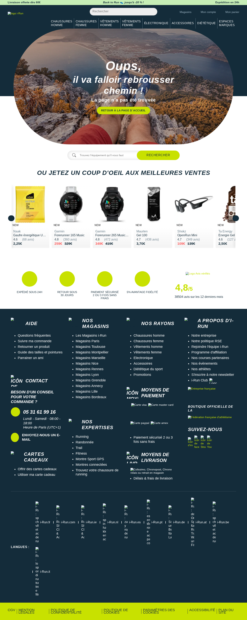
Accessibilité (202, 610)
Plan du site (225, 611)
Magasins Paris (87, 341)
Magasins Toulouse (90, 347)
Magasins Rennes (89, 369)
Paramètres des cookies (159, 611)
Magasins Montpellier (92, 352)
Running (82, 437)
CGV (11, 610)
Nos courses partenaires (210, 358)
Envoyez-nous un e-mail (41, 437)
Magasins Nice (87, 363)
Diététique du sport (148, 369)
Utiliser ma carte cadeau (36, 475)
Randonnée (85, 442)
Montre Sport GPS (90, 459)
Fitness (81, 453)
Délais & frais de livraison (153, 478)
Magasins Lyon (87, 375)
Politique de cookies (116, 611)
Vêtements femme (148, 352)
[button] (29, 285)
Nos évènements (204, 363)
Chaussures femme (149, 341)
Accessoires (143, 363)
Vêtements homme (148, 347)
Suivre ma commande (35, 341)
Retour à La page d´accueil (123, 110)
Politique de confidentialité (66, 611)
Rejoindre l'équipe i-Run (209, 347)
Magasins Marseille (90, 358)
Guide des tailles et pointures (40, 352)
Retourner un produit (34, 347)
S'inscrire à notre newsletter (212, 375)
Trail (79, 448)
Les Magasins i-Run (91, 335)
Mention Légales (27, 611)
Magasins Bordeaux (91, 397)
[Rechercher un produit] (152, 11)
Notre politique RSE (206, 341)
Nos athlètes (201, 369)
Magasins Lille (87, 391)
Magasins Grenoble (91, 380)
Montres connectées (91, 465)
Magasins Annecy (89, 386)
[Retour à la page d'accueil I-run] (26, 18)
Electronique (143, 358)
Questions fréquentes (34, 335)
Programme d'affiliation (209, 352)
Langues (20, 547)
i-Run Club (199, 380)
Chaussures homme (149, 335)
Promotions (142, 375)
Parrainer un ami (30, 358)
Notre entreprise (203, 335)
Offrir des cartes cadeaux (37, 469)
